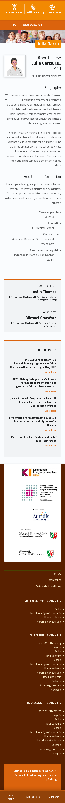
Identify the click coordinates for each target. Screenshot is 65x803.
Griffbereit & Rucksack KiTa (30, 771)
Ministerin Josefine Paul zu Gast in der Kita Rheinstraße (34, 439)
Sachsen (56, 681)
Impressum (54, 580)
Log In (39, 25)
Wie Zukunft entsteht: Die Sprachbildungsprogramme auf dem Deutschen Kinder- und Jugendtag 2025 (33, 363)
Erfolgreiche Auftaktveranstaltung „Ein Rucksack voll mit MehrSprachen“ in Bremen (33, 421)
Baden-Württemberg (49, 643)
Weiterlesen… (50, 372)
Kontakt (56, 574)
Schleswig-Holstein (50, 685)
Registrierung (28, 25)
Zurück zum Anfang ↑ (50, 777)
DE (14, 25)
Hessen (57, 660)
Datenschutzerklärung (48, 586)
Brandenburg (53, 656)
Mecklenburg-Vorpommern (45, 613)
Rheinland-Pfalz (52, 677)
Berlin (58, 609)
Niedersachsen (52, 618)
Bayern (57, 647)
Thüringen (55, 690)
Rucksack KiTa (32, 796)
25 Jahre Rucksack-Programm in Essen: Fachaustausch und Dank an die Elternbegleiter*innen (33, 402)
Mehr (11, 799)
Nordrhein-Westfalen (49, 622)
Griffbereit (54, 796)
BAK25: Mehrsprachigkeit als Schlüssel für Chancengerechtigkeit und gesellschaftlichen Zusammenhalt (34, 382)
